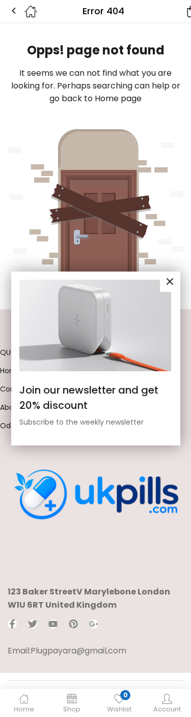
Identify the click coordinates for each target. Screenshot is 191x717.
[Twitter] (32, 624)
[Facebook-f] (12, 624)
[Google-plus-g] (93, 624)
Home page (118, 98)
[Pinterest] (73, 624)
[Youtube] (53, 624)
